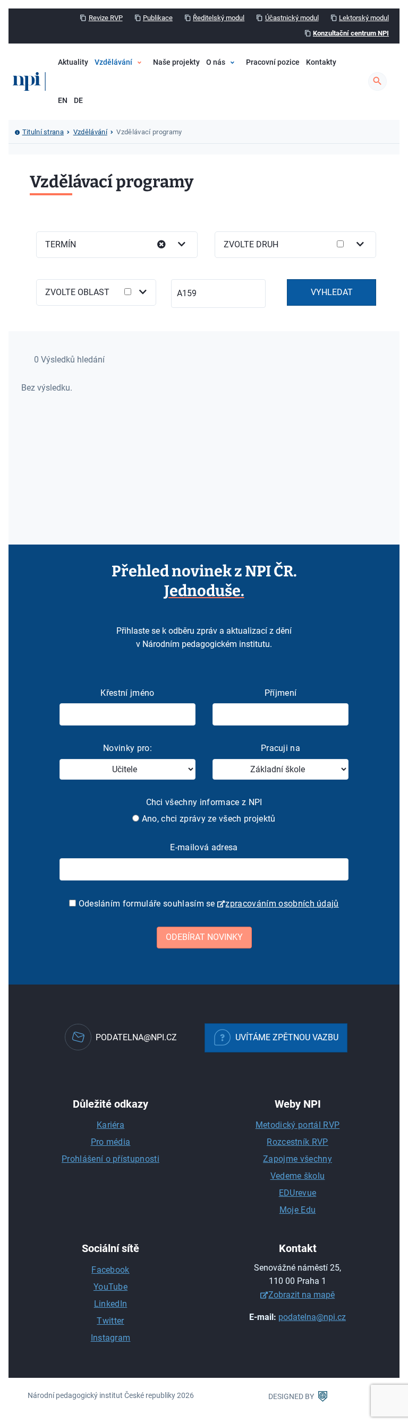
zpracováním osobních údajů (281, 904)
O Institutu (239, 94)
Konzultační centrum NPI (351, 33)
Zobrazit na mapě (301, 1295)
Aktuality (73, 62)
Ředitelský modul (218, 18)
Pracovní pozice (273, 62)
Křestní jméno (127, 693)
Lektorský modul (364, 18)
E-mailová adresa (203, 847)
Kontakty (321, 62)
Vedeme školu (297, 1176)
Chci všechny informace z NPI (204, 802)
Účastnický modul (292, 18)
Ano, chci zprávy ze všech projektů (207, 819)
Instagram (111, 1338)
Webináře (137, 112)
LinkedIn (111, 1304)
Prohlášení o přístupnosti (110, 1159)
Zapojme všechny (297, 1159)
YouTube (111, 1287)
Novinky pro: (127, 748)
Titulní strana (43, 132)
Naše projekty (176, 62)
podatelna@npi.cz (312, 1317)
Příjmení (281, 693)
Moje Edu (297, 1210)
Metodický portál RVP (297, 1125)
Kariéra (110, 1125)
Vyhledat (332, 292)
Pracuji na (280, 748)
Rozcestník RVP (297, 1142)
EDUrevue (298, 1193)
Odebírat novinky (204, 937)
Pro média (111, 1142)
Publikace (158, 18)
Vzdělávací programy (157, 94)
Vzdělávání (113, 62)
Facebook (110, 1270)
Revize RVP (106, 18)
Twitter (110, 1321)
